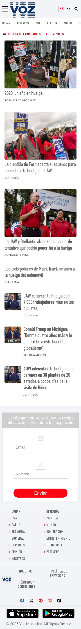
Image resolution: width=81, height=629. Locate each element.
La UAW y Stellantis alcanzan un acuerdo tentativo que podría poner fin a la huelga (38, 245)
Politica (52, 23)
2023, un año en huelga (23, 94)
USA (38, 23)
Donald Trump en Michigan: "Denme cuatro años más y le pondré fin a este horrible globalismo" (47, 339)
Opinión (16, 552)
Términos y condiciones (26, 585)
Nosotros (18, 559)
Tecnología (54, 546)
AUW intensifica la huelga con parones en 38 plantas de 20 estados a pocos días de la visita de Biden (47, 379)
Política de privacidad (58, 574)
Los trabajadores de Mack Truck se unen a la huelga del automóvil (39, 272)
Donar (6, 23)
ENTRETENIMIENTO (58, 539)
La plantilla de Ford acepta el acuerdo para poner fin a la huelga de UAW (40, 168)
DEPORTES (18, 546)
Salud (68, 23)
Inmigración (54, 532)
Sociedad (18, 539)
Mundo (51, 525)
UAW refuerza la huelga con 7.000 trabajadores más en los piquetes (48, 303)
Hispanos (23, 23)
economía (18, 532)
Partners (52, 552)
